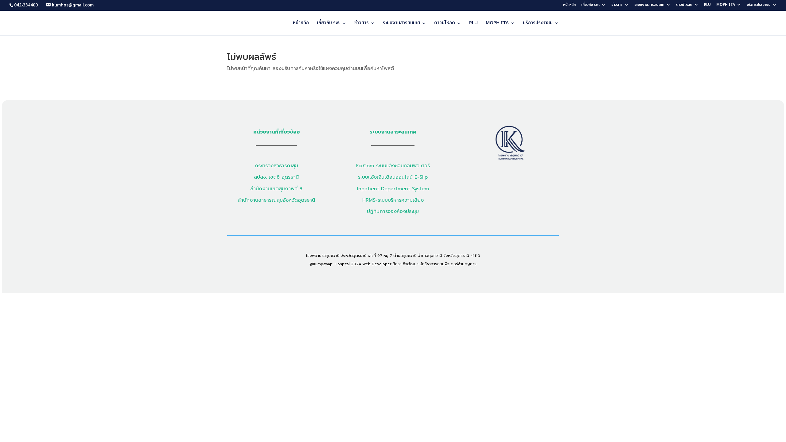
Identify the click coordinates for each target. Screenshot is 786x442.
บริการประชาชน (759, 5)
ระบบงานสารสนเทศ (649, 5)
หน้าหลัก (569, 5)
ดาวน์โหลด (684, 5)
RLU (707, 5)
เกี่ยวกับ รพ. (590, 5)
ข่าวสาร (617, 5)
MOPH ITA (725, 5)
